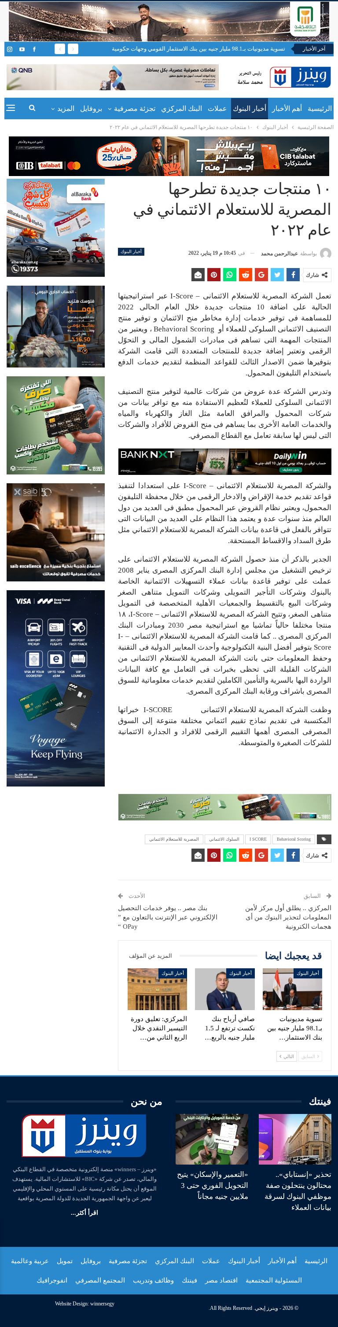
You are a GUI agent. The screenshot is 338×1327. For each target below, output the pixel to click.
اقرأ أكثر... (84, 1212)
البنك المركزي (181, 108)
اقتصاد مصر (221, 1280)
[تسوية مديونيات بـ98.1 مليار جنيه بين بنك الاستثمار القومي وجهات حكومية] (293, 989)
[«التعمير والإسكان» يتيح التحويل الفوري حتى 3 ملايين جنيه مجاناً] (212, 1139)
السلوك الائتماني (224, 839)
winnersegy (102, 1304)
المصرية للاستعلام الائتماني (174, 839)
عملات (217, 108)
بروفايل (91, 108)
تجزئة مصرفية (134, 108)
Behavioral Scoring (294, 839)
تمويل (65, 1261)
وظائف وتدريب (153, 1280)
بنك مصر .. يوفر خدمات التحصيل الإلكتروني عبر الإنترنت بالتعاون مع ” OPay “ (167, 917)
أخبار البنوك (249, 108)
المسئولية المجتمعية (274, 1280)
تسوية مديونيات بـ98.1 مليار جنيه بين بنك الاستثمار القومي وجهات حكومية (198, 48)
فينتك (189, 1280)
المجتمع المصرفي (100, 1280)
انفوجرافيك (52, 1280)
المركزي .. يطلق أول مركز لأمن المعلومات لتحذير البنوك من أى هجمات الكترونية (288, 917)
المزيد (65, 108)
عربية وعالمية (30, 1261)
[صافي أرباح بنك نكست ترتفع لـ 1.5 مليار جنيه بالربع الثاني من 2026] (225, 989)
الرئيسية (320, 108)
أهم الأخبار (287, 108)
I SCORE (258, 839)
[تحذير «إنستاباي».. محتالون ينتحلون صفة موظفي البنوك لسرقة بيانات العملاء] (295, 1139)
